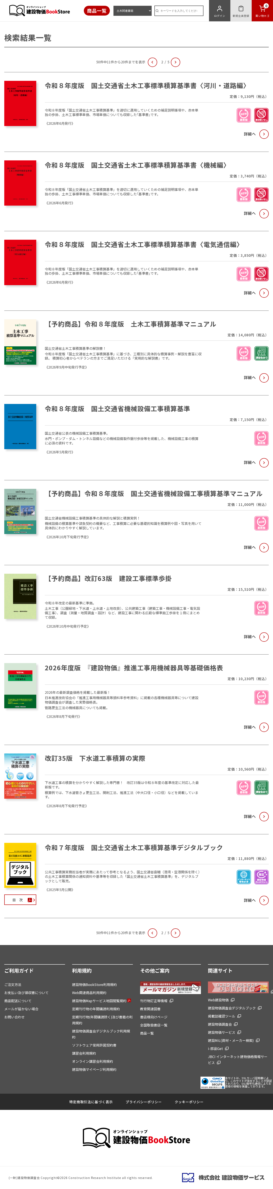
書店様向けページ (153, 1016)
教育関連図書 (150, 1008)
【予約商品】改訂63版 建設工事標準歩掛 (108, 578)
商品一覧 (97, 10)
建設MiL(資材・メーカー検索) (231, 1040)
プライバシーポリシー (144, 1101)
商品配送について (18, 1000)
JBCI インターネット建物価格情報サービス (237, 1059)
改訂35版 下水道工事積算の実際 (95, 758)
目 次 (17, 899)
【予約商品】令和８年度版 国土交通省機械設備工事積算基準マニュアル (154, 493)
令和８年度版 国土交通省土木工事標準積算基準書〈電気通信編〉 (144, 244)
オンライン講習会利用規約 (92, 1061)
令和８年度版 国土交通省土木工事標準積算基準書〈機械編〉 (137, 165)
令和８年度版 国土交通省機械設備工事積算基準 (117, 408)
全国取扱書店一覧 (153, 1025)
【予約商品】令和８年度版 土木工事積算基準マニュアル (130, 323)
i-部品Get (215, 1048)
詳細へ (250, 133)
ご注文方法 (12, 984)
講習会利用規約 (84, 1053)
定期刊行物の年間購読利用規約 (96, 1008)
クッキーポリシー (189, 1101)
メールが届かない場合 (21, 1008)
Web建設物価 (218, 999)
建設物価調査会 (220, 1024)
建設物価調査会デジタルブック (232, 1007)
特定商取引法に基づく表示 (91, 1101)
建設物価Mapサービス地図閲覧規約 (99, 1000)
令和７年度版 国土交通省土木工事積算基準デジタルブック (134, 847)
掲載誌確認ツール (221, 1016)
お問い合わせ (14, 1016)
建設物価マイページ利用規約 (94, 1069)
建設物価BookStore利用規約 (94, 984)
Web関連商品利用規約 (89, 992)
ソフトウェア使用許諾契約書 (94, 1045)
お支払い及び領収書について (26, 992)
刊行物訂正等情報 (153, 1000)
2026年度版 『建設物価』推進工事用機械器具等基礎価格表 (134, 667)
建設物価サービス (221, 1032)
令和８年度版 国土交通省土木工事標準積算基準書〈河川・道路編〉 (147, 85)
